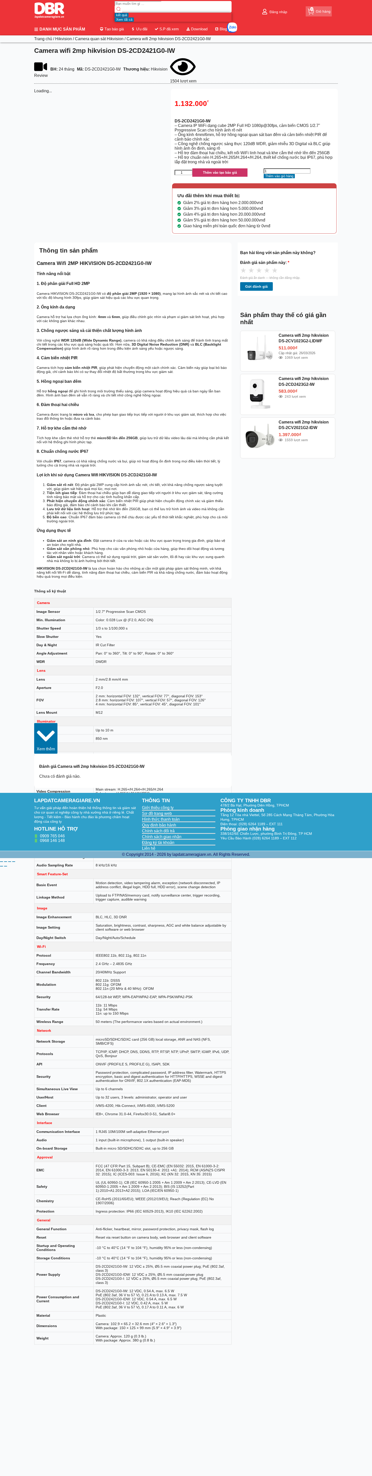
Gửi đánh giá (256, 286)
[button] (45, 738)
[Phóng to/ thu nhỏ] (1, 861)
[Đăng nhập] (264, 11)
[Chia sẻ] (9, 861)
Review (41, 75)
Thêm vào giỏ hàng (279, 176)
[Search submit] (118, 9)
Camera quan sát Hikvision (99, 39)
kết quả (121, 15)
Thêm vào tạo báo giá (220, 172)
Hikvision (63, 39)
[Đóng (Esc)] (13, 861)
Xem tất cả (124, 19)
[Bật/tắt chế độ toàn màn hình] (5, 861)
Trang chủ (43, 39)
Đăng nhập (278, 12)
